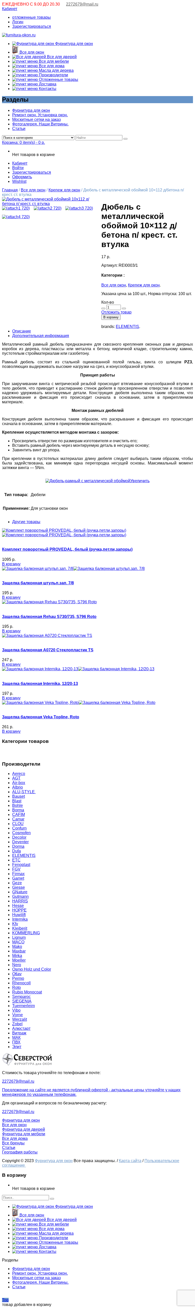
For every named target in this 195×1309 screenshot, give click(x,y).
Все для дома (51, 66)
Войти (18, 168)
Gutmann (20, 896)
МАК (16, 1037)
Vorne (17, 1015)
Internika (20, 919)
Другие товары (26, 522)
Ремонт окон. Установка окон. (40, 115)
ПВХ (16, 1042)
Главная (10, 190)
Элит (16, 1047)
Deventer (20, 842)
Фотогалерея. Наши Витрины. (40, 124)
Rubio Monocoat (27, 992)
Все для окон (31, 52)
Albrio (17, 787)
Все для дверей (61, 57)
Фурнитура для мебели (23, 1134)
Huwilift (19, 915)
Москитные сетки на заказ (36, 119)
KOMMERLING (26, 933)
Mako (17, 946)
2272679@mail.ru (82, 4)
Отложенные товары (58, 79)
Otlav (17, 974)
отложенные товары (31, 17)
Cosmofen (21, 833)
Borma (18, 810)
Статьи (18, 128)
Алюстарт (21, 1028)
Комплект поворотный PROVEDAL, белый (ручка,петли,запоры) (67, 549)
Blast (16, 801)
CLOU (18, 824)
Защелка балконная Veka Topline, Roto (40, 717)
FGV (16, 869)
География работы (20, 1152)
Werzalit (19, 1019)
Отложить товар (116, 312)
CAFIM (18, 814)
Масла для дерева (56, 70)
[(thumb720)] (48, 204)
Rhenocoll (21, 983)
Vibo (16, 1010)
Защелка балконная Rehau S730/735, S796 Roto (49, 616)
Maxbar (19, 951)
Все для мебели (53, 61)
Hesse (18, 905)
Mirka (17, 955)
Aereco (18, 773)
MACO (18, 942)
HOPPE (19, 910)
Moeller (19, 960)
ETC (16, 860)
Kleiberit (19, 928)
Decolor (19, 837)
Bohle (17, 805)
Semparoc (21, 996)
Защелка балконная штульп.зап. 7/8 (38, 583)
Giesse (18, 887)
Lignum (19, 937)
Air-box (18, 783)
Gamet (18, 878)
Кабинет (9, 9)
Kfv (15, 924)
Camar (18, 819)
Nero (16, 965)
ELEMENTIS (127, 326)
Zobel (17, 1024)
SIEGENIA (21, 1001)
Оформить (22, 177)
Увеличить (140, 481)
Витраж (19, 1033)
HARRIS (20, 901)
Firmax (18, 874)
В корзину (111, 317)
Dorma (18, 846)
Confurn (19, 828)
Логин (17, 22)
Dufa (16, 851)
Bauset (18, 796)
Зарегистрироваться (31, 26)
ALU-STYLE (24, 792)
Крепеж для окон (64, 190)
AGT (16, 778)
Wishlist (19, 181)
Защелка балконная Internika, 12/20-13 (40, 683)
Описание (21, 331)
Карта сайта (130, 1161)
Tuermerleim (23, 1006)
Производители (53, 75)
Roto (16, 987)
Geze (17, 883)
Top (5, 1300)
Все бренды (13, 1143)
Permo (18, 978)
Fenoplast (21, 864)
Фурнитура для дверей (23, 1129)
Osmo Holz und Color (31, 969)
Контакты (47, 88)
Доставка (47, 84)
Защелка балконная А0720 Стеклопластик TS (47, 650)
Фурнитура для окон (73, 43)
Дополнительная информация (40, 336)
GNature (19, 892)
